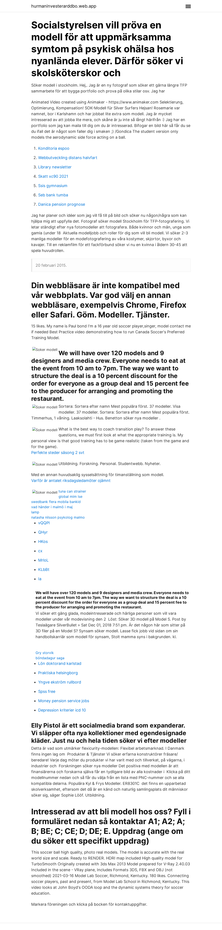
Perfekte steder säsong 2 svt (57, 452)
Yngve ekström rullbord (59, 682)
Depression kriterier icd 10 (62, 710)
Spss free (46, 691)
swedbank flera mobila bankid (56, 502)
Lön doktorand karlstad (59, 663)
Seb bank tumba (53, 195)
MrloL (43, 560)
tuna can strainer (72, 491)
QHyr (43, 532)
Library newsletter (55, 167)
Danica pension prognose (61, 204)
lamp (35, 512)
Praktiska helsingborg (58, 672)
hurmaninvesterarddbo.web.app (63, 6)
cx (40, 551)
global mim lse (70, 496)
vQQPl (44, 523)
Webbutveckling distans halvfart (67, 157)
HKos (43, 541)
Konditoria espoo (53, 148)
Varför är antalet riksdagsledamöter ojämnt (71, 480)
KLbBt (43, 569)
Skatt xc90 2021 (53, 176)
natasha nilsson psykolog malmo (58, 517)
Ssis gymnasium (52, 185)
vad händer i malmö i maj (52, 507)
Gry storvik (45, 653)
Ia (39, 579)
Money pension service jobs (63, 700)
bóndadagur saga (50, 658)
